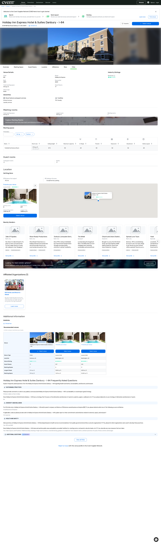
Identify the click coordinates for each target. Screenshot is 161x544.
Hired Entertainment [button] (15, 250)
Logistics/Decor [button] (33, 250)
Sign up (153, 2)
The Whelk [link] (81, 237)
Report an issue (63, 446)
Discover (48, 2)
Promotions (31, 2)
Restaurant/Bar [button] (81, 250)
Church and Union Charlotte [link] (111, 237)
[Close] (155, 11)
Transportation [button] (57, 250)
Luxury (54, 2)
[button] (80, 46)
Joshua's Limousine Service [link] (63, 237)
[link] (15, 230)
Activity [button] (7, 250)
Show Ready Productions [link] (38, 237)
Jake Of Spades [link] (10, 237)
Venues (23, 2)
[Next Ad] (35, 185)
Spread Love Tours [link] (132, 237)
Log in (157, 2)
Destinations (39, 2)
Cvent (2, 6)
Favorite (126, 23)
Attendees (6, 132)
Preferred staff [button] (42, 250)
